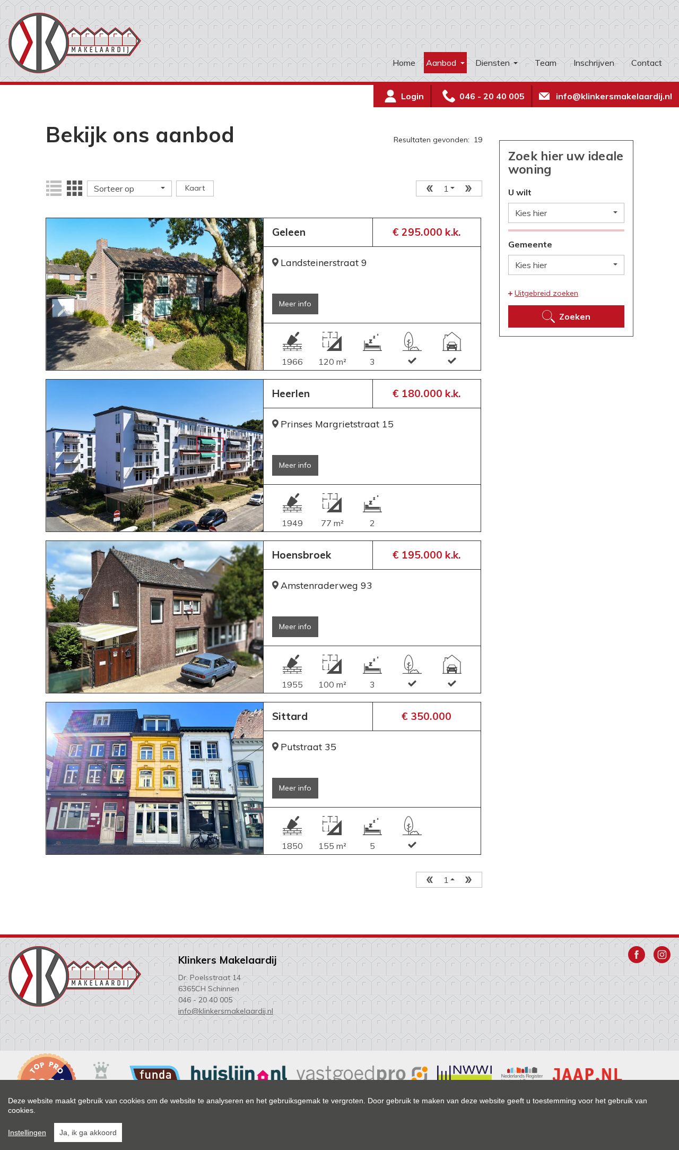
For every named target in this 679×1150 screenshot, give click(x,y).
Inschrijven (593, 62)
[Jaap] (587, 1074)
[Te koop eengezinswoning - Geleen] (154, 294)
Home (404, 62)
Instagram (662, 954)
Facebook (636, 954)
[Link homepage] (93, 43)
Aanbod (442, 62)
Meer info (295, 303)
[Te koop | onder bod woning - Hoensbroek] (154, 617)
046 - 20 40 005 (205, 1000)
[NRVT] (522, 1074)
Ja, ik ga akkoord (88, 1132)
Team (545, 62)
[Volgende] (471, 188)
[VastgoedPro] (362, 1074)
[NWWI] (464, 1074)
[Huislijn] (238, 1074)
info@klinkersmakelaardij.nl (225, 1011)
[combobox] (129, 188)
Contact (646, 62)
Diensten (493, 62)
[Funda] (155, 1074)
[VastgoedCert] (92, 1074)
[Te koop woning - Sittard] (154, 778)
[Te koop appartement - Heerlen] (154, 455)
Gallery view (74, 188)
